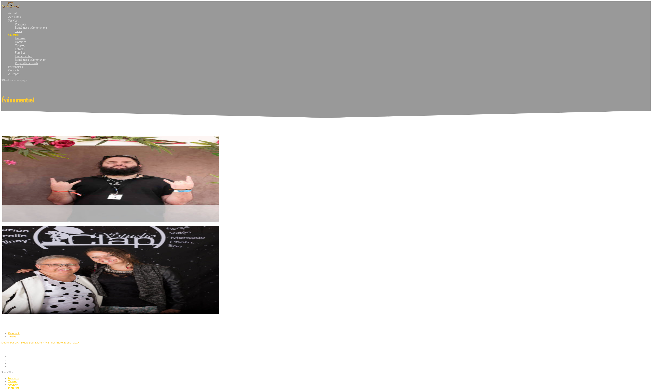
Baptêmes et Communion (30, 59)
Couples (20, 45)
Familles (20, 52)
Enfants (19, 49)
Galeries (13, 34)
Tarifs (18, 31)
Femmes (20, 38)
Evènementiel (23, 56)
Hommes (20, 42)
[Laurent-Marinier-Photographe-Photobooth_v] (110, 222)
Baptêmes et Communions (31, 27)
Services (13, 20)
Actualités (14, 17)
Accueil (12, 13)
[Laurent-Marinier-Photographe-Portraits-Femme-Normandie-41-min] (110, 312)
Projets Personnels (26, 63)
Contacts (13, 70)
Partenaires (15, 67)
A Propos (13, 74)
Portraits (20, 24)
